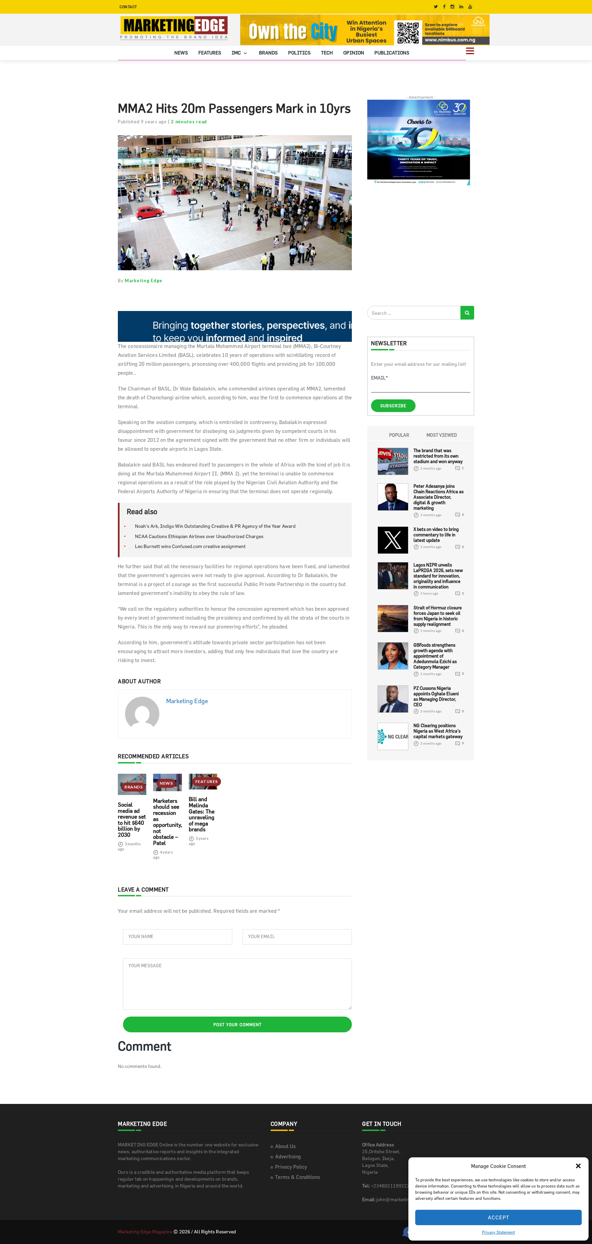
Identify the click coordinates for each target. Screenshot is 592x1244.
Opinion (353, 52)
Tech (327, 52)
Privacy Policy (291, 1166)
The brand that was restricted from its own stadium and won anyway (438, 456)
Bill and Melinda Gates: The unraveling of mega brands (201, 814)
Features (209, 52)
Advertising (288, 1156)
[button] (578, 1165)
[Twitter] (436, 6)
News (181, 52)
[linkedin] (461, 6)
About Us (285, 1146)
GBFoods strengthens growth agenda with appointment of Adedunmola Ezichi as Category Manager (435, 656)
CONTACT (128, 6)
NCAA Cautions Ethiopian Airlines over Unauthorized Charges (199, 536)
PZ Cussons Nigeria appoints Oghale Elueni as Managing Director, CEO (436, 696)
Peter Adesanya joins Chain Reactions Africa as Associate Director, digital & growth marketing (439, 497)
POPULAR (399, 435)
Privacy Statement (498, 1232)
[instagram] (452, 6)
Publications (391, 52)
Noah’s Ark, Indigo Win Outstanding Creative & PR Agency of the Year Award (215, 526)
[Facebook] (444, 6)
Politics (299, 52)
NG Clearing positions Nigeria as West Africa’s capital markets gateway (438, 731)
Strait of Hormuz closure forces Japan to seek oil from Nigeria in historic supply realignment (438, 616)
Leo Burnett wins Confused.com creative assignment (190, 546)
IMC (237, 52)
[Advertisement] (418, 245)
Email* (379, 378)
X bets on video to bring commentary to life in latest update (436, 534)
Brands (268, 52)
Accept (498, 1217)
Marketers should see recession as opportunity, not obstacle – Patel (167, 821)
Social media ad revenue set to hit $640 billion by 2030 (132, 819)
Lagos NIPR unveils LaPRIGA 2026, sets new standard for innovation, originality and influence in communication (438, 575)
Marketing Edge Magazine (145, 1231)
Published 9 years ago (142, 121)
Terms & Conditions (297, 1177)
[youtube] (470, 6)
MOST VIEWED (442, 435)
